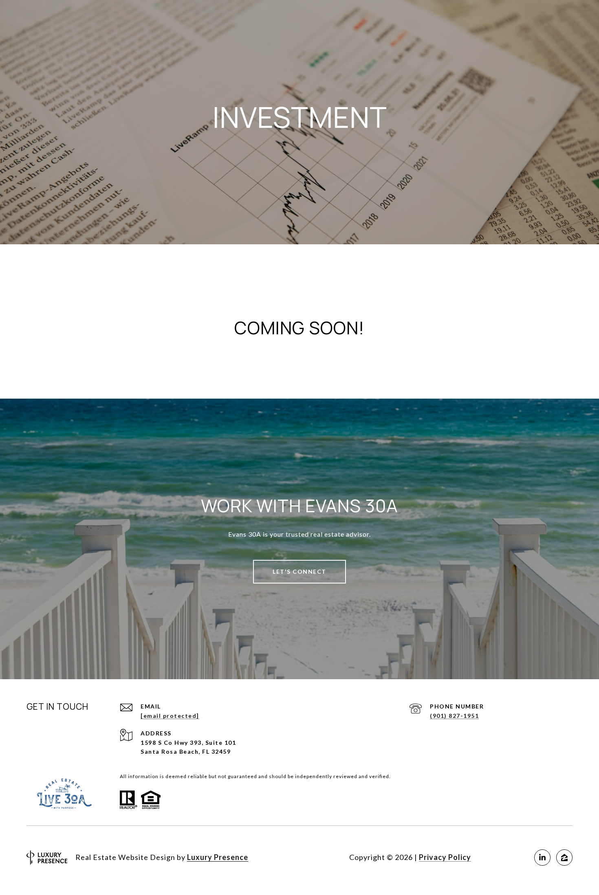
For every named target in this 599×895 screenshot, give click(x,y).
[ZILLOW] (564, 857)
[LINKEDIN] (542, 857)
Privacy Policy (445, 857)
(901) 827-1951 (454, 715)
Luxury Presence (217, 857)
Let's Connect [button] (299, 571)
